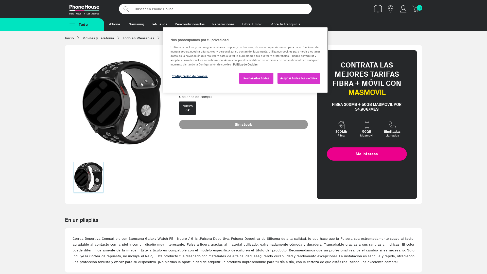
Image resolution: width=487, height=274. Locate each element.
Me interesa (367, 153)
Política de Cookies (245, 64)
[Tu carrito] (416, 9)
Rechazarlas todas (257, 78)
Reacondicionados (190, 24)
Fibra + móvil (253, 24)
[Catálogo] (378, 9)
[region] (245, 60)
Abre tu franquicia (286, 24)
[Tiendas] (390, 9)
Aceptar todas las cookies (298, 78)
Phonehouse (89, 8)
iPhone (114, 24)
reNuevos (159, 24)
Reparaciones (223, 24)
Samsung (136, 24)
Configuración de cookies (190, 76)
